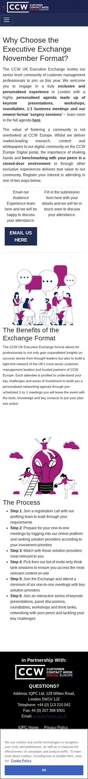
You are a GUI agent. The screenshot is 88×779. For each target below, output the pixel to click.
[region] (44, 754)
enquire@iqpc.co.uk (49, 716)
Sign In (78, 7)
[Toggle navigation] (6, 20)
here (36, 120)
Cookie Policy (21, 760)
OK (44, 770)
